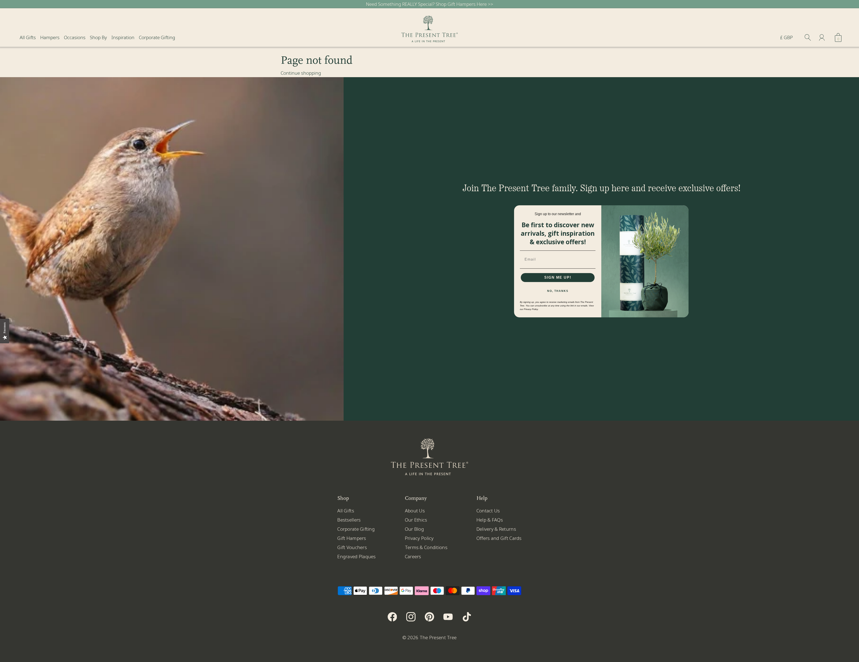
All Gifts (28, 37)
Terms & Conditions (426, 547)
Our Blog (414, 529)
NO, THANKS (557, 291)
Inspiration (122, 37)
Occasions (74, 37)
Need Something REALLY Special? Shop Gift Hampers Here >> (429, 4)
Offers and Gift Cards (499, 538)
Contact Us (488, 510)
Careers (413, 556)
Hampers (50, 37)
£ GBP (786, 37)
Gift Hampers (351, 538)
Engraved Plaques (356, 556)
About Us (415, 510)
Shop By (98, 37)
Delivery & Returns (496, 529)
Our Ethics (416, 520)
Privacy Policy (419, 538)
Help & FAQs (489, 520)
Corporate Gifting (157, 37)
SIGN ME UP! (557, 277)
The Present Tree (438, 637)
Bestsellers (349, 520)
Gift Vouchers (352, 547)
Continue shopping (301, 73)
